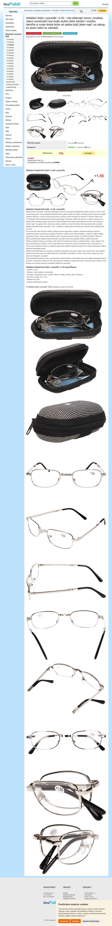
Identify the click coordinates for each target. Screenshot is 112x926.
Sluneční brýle (10, 82)
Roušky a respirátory (12, 146)
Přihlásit (105, 4)
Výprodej (13, 11)
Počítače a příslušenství (13, 142)
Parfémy (8, 139)
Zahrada (8, 161)
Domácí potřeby (11, 30)
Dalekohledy (9, 27)
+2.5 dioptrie (10, 50)
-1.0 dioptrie (9, 63)
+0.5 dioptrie (10, 39)
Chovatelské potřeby (12, 105)
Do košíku (88, 153)
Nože (7, 127)
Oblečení (8, 135)
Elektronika (9, 90)
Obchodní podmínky (69, 895)
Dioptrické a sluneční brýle (42, 10)
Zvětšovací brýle (11, 87)
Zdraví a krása (10, 165)
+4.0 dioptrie (10, 58)
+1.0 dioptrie (10, 42)
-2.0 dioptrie (9, 69)
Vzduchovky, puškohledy (13, 157)
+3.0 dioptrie (10, 53)
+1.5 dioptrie (55, 10)
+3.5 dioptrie (10, 55)
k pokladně (102, 11)
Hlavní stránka (28, 10)
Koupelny (8, 116)
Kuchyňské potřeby (12, 124)
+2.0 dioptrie (10, 47)
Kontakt (65, 893)
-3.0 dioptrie (9, 74)
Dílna (7, 94)
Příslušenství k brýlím (12, 84)
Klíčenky (8, 120)
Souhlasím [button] (64, 921)
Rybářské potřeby (11, 150)
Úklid (7, 131)
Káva (7, 112)
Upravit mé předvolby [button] (91, 921)
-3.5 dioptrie (9, 76)
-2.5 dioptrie (9, 71)
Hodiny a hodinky (11, 101)
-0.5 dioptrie (9, 61)
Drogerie (8, 98)
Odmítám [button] (75, 921)
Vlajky (7, 153)
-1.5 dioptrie (9, 66)
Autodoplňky (9, 23)
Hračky (7, 109)
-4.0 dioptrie (9, 79)
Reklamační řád (68, 897)
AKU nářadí (9, 19)
